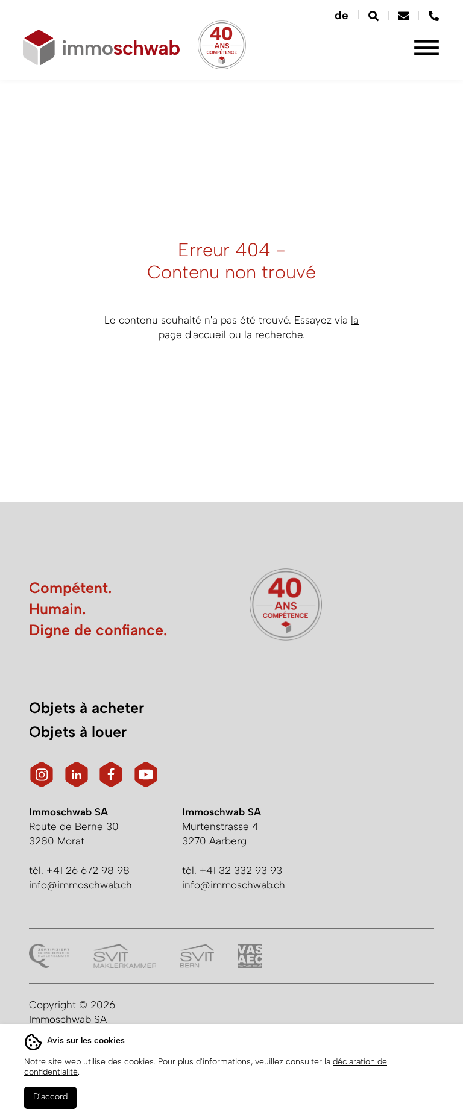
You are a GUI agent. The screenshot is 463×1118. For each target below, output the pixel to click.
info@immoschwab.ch (80, 885)
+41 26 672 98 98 (88, 870)
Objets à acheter (86, 708)
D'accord (50, 1096)
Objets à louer (78, 732)
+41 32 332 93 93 (241, 870)
